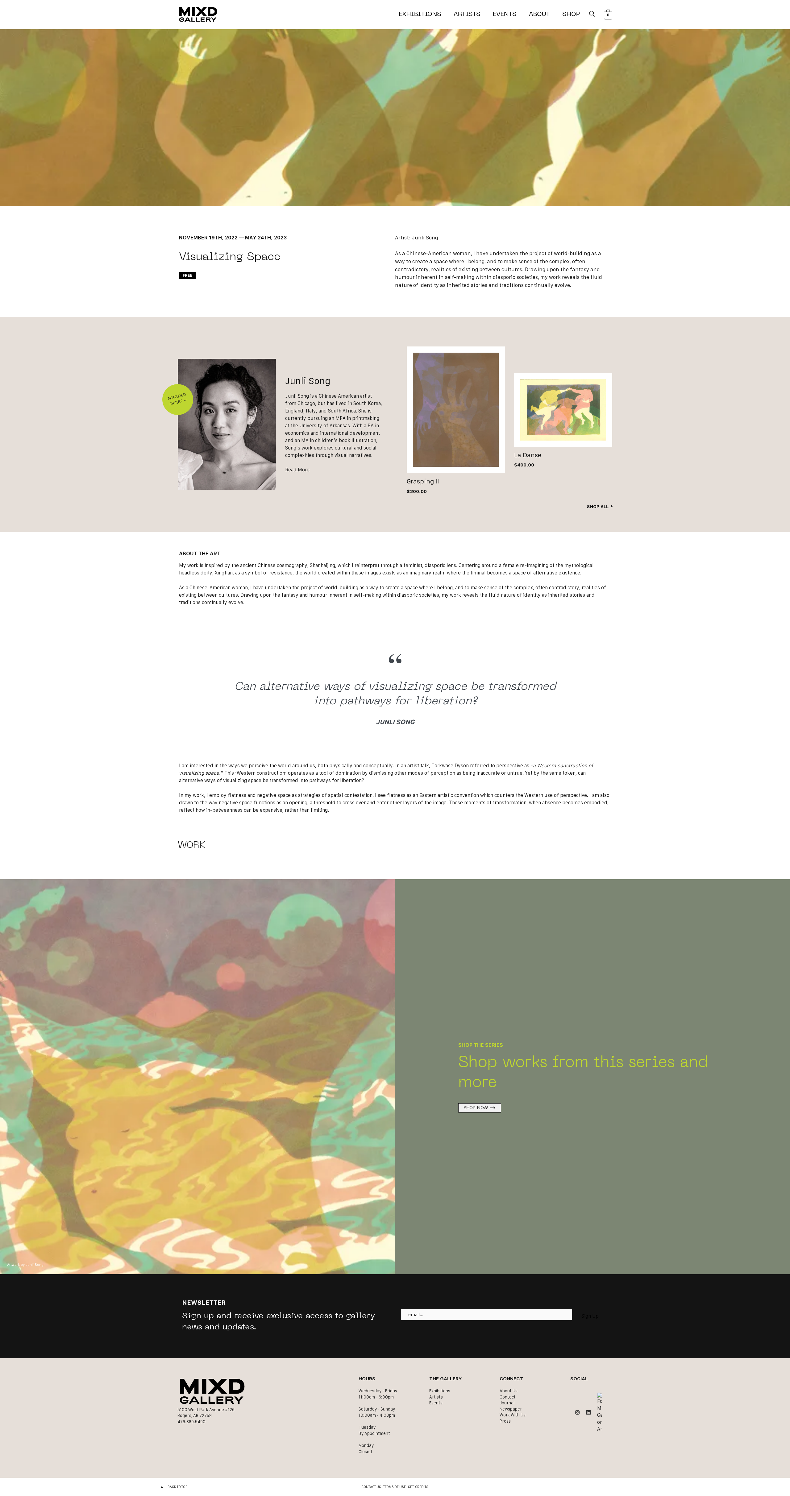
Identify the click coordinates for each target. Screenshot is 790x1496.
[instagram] (577, 1412)
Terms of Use (394, 1487)
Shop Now (476, 1108)
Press (505, 1421)
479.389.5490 (191, 1421)
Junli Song (425, 237)
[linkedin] (588, 1412)
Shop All (598, 506)
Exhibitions (420, 14)
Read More (297, 469)
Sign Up (590, 1316)
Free (187, 275)
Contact (508, 1396)
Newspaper (511, 1409)
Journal (507, 1402)
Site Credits (418, 1487)
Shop (571, 14)
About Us (509, 1390)
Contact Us (371, 1487)
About (539, 14)
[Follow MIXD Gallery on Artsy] (600, 1412)
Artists (467, 14)
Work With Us (513, 1414)
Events (505, 14)
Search (592, 14)
